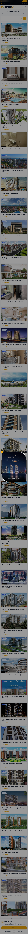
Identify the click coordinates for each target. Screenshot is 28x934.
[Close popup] (2, 452)
